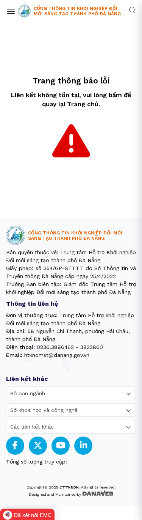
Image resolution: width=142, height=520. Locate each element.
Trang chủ (82, 104)
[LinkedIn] (83, 445)
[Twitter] (38, 445)
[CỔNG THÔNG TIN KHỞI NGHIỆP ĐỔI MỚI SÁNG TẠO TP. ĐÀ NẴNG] (24, 11)
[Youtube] (61, 445)
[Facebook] (15, 445)
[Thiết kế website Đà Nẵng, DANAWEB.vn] (97, 494)
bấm (115, 95)
